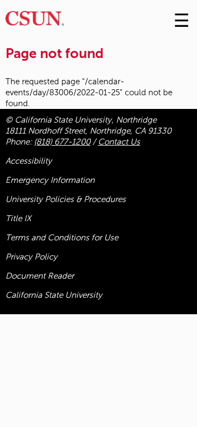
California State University (53, 295)
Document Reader (39, 276)
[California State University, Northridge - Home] (34, 21)
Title (18, 218)
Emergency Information (50, 180)
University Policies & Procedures (65, 199)
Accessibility (28, 161)
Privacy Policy (31, 256)
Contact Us (119, 141)
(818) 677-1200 (62, 141)
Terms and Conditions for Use (61, 237)
